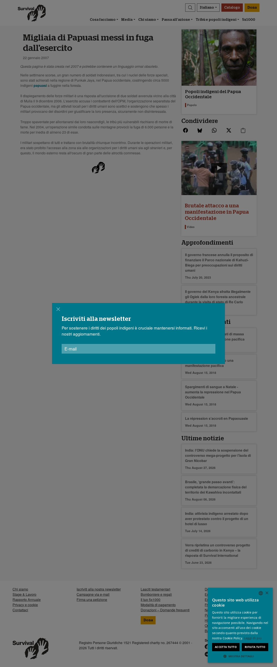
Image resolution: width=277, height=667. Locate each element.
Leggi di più (253, 638)
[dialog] (138, 333)
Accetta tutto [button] (226, 647)
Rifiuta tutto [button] (255, 647)
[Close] (58, 309)
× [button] (266, 593)
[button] (240, 656)
